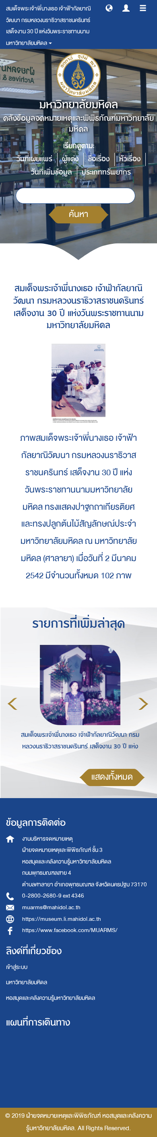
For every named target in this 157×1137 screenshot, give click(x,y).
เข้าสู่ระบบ (16, 967)
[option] (77, 702)
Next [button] (143, 704)
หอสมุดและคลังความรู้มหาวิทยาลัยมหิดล (50, 998)
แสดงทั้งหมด (112, 777)
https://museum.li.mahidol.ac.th (61, 919)
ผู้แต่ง (70, 159)
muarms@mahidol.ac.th (51, 907)
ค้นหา (78, 214)
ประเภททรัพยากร (106, 172)
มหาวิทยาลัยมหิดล (26, 982)
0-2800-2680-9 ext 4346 (53, 896)
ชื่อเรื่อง (98, 159)
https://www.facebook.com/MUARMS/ (70, 930)
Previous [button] (12, 704)
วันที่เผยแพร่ (34, 159)
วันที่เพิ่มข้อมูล (51, 172)
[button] (109, 7)
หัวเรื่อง (129, 159)
